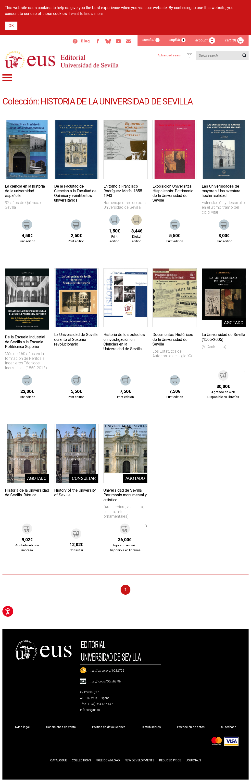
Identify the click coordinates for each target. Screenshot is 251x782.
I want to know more (86, 13)
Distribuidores (151, 727)
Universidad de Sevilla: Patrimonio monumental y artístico (125, 495)
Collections (81, 760)
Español (148, 40)
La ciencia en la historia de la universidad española (25, 191)
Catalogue (58, 760)
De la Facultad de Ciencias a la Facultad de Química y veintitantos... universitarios (75, 193)
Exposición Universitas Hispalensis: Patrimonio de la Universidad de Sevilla (172, 193)
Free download (108, 760)
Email (129, 41)
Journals (193, 760)
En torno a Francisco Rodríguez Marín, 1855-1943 (123, 191)
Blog (85, 41)
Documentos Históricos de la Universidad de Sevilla (172, 339)
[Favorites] (39, 130)
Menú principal (7, 77)
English (174, 40)
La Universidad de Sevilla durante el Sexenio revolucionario (76, 339)
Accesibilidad (75, 41)
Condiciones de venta (61, 727)
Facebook (98, 41)
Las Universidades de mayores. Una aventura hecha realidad (221, 191)
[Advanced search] (189, 55)
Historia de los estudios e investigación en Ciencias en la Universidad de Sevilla (124, 341)
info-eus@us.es (90, 710)
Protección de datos (191, 727)
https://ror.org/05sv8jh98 (104, 681)
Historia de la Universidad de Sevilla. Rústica (27, 492)
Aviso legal (22, 727)
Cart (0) (230, 40)
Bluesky (108, 41)
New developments (139, 760)
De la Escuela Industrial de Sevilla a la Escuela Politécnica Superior (25, 342)
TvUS (118, 41)
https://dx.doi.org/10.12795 (106, 670)
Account (201, 40)
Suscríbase (228, 727)
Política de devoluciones (109, 727)
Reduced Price (170, 760)
